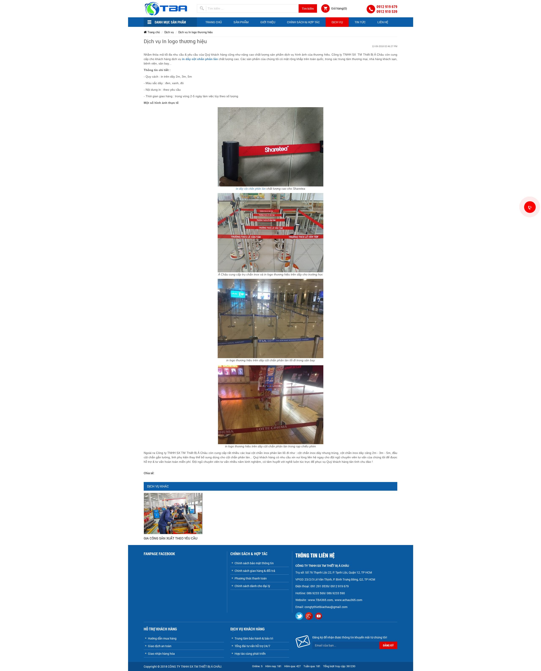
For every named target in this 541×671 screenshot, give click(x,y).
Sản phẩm (241, 22)
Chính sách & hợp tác (303, 22)
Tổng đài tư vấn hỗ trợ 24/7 (252, 646)
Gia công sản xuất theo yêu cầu (170, 538)
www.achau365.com (349, 600)
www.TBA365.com (320, 600)
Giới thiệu (267, 22)
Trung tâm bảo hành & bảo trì (254, 638)
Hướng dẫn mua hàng (162, 638)
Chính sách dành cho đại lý (252, 586)
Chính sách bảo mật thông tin (254, 563)
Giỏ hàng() (339, 8)
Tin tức (360, 22)
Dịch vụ (337, 22)
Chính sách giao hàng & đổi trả (255, 571)
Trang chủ (213, 22)
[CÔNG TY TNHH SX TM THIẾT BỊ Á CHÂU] (167, 8)
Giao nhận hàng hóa (161, 654)
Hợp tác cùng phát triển (250, 654)
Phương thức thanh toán (251, 578)
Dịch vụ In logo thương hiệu (195, 32)
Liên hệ (382, 22)
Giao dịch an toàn (159, 646)
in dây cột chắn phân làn (200, 59)
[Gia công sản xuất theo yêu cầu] (173, 513)
